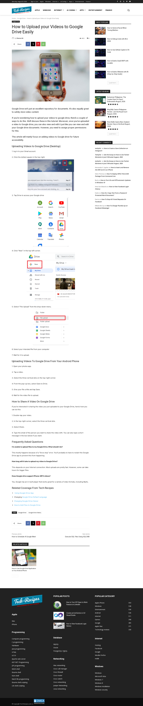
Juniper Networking (60, 685)
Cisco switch (57, 679)
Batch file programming (20, 679)
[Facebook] (117, 1)
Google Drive (21, 18)
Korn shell (15, 676)
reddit (97, 658)
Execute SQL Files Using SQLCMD (77, 537)
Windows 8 (99, 683)
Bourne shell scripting (19, 682)
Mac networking (59, 665)
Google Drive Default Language (34, 497)
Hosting (98, 645)
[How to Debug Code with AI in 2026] (100, 41)
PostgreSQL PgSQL (60, 651)
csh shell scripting (18, 686)
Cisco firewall (58, 672)
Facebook (98, 648)
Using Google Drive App (24, 493)
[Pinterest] (38, 44)
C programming (17, 642)
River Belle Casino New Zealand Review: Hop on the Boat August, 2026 (118, 124)
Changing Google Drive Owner (26, 501)
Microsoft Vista (100, 676)
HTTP (14, 655)
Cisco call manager (60, 669)
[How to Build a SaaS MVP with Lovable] (100, 63)
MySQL (56, 644)
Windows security (101, 690)
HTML (14, 652)
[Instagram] (120, 1)
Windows (98, 673)
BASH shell (16, 669)
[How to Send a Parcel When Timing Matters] (100, 31)
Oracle (55, 648)
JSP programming (18, 666)
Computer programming (20, 639)
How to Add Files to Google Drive (27, 505)
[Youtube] (130, 1)
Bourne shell (16, 672)
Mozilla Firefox (100, 655)
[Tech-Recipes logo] (22, 10)
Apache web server (19, 659)
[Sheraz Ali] (13, 38)
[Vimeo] (126, 1)
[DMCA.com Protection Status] (39, 704)
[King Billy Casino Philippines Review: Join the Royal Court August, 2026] (100, 112)
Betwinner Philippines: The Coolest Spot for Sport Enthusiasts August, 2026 (116, 99)
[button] (128, 10)
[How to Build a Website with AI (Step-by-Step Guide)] (100, 74)
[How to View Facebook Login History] (59, 626)
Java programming (18, 649)
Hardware (15, 645)
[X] (123, 1)
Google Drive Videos (35, 512)
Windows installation (102, 686)
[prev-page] (13, 576)
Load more (112, 83)
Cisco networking (59, 682)
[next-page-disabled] (16, 576)
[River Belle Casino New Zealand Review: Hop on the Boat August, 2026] (100, 125)
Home (14, 18)
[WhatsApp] (43, 44)
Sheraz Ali (20, 38)
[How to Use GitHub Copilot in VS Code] (100, 52)
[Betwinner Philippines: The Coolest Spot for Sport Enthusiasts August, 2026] (100, 100)
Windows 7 (99, 680)
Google (97, 652)
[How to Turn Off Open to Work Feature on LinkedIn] (57, 605)
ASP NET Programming (20, 662)
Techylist (98, 155)
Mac (13, 621)
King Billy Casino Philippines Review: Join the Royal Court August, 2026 (117, 112)
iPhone (14, 624)
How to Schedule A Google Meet (24, 537)
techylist (98, 148)
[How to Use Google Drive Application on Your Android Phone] (24, 557)
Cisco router (57, 675)
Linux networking (59, 689)
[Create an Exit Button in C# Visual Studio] (58, 616)
